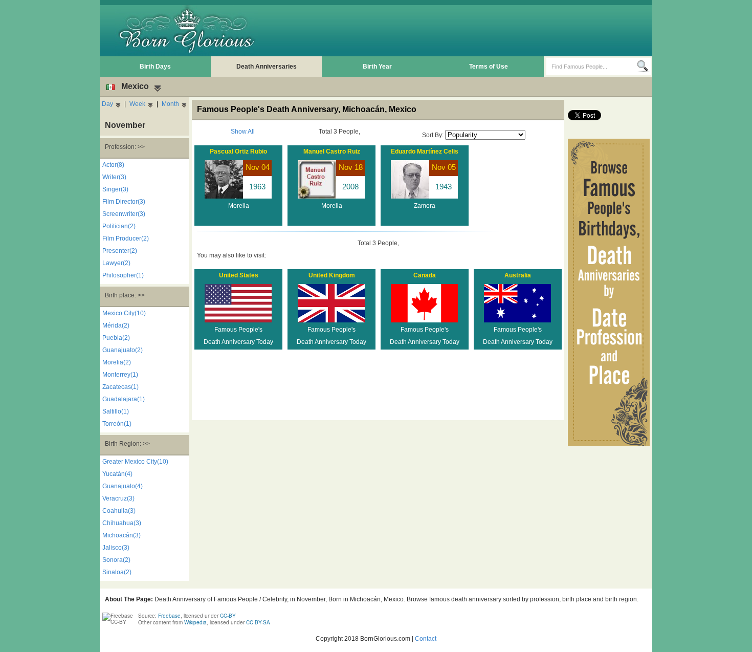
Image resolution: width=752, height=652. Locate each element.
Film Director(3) (123, 201)
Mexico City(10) (124, 313)
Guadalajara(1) (123, 399)
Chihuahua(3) (121, 523)
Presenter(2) (119, 250)
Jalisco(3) (115, 547)
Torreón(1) (116, 423)
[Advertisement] (463, 31)
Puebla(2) (116, 337)
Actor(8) (113, 164)
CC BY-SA (258, 622)
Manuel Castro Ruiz (331, 151)
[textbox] (591, 66)
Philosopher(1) (123, 275)
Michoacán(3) (121, 535)
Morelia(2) (116, 362)
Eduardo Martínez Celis (424, 151)
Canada (424, 275)
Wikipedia (195, 622)
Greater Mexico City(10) (135, 461)
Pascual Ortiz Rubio (238, 151)
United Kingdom (331, 275)
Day (107, 103)
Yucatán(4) (117, 473)
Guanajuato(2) (122, 350)
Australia (517, 275)
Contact (425, 638)
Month (170, 103)
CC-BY (228, 615)
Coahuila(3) (119, 510)
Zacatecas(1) (120, 386)
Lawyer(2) (116, 263)
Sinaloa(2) (116, 572)
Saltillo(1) (115, 411)
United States (238, 275)
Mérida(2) (115, 325)
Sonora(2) (116, 559)
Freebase (169, 615)
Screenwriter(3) (123, 214)
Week (137, 103)
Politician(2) (119, 226)
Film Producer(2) (125, 238)
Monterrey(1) (120, 374)
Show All (243, 131)
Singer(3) (115, 189)
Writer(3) (114, 177)
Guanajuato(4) (122, 486)
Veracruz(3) (118, 498)
